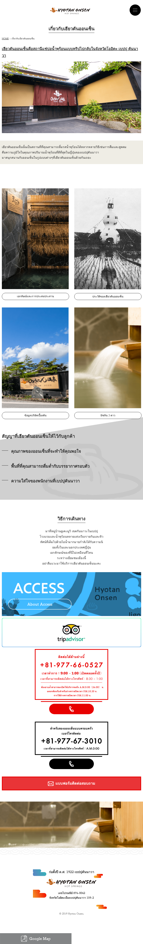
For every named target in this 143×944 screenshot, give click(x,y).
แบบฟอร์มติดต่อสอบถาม (75, 783)
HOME (5, 38)
